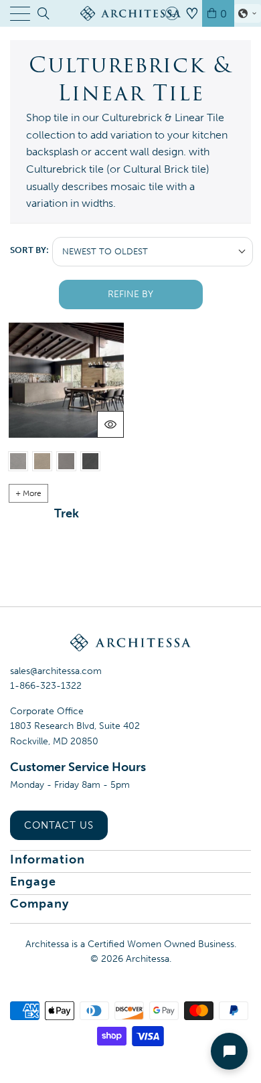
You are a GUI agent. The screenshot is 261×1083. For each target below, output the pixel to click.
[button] (247, 13)
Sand (42, 461)
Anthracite (90, 461)
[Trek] (66, 380)
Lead (66, 461)
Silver (18, 461)
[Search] (42, 13)
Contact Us (59, 825)
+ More (28, 493)
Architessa (147, 959)
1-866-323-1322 (46, 685)
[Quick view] (110, 424)
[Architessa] (131, 13)
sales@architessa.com (56, 671)
